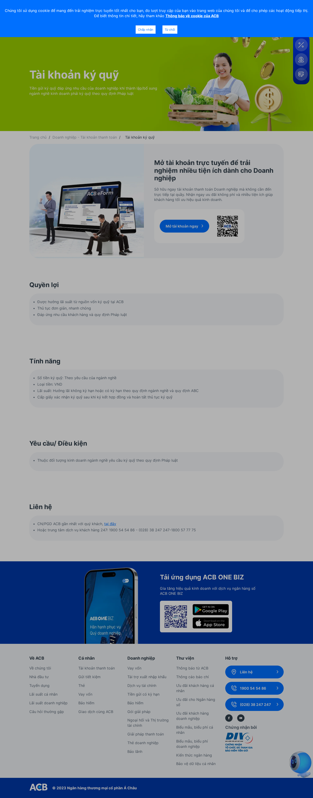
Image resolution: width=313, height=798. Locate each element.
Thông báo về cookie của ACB (192, 16)
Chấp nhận (145, 29)
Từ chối (170, 29)
